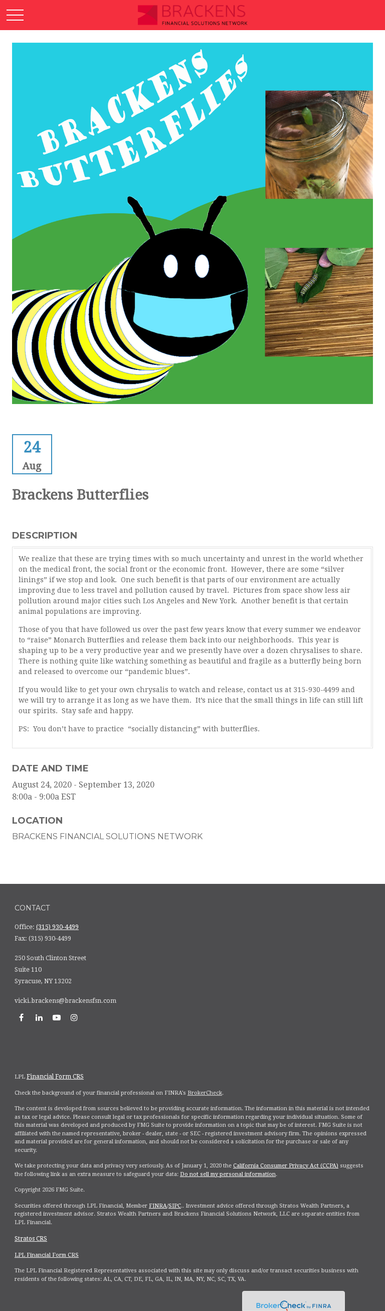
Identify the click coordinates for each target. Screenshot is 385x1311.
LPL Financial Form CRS (47, 1255)
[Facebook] (21, 1017)
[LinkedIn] (39, 1017)
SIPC (174, 1206)
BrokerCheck (204, 1093)
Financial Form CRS (55, 1076)
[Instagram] (74, 1017)
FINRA (158, 1206)
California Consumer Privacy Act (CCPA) (285, 1165)
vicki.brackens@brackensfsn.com (65, 1000)
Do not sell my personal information (228, 1174)
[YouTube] (56, 1017)
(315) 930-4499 (57, 927)
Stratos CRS (31, 1238)
